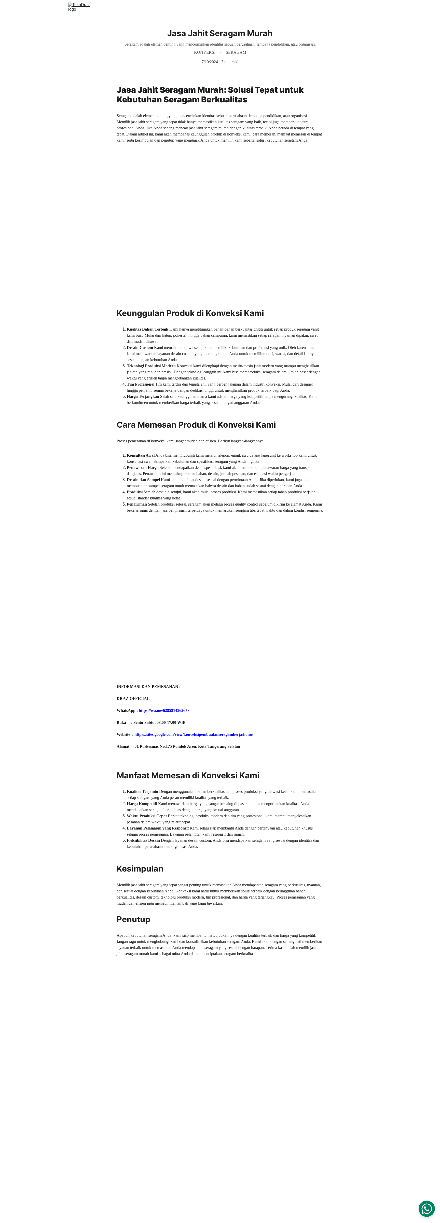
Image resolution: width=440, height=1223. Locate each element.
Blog (368, 8)
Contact (349, 8)
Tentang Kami (323, 8)
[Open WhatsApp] (427, 1209)
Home (271, 8)
